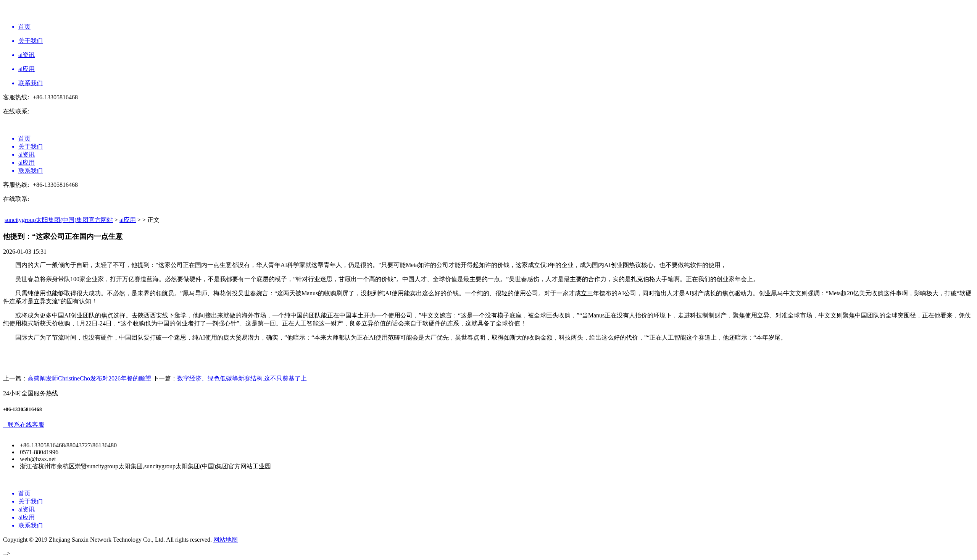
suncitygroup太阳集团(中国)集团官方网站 (59, 220)
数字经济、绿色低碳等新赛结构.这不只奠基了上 (242, 378)
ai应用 (127, 220)
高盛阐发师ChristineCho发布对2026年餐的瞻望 (89, 378)
